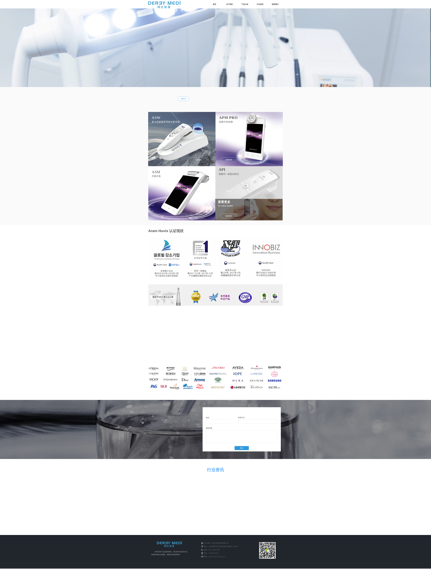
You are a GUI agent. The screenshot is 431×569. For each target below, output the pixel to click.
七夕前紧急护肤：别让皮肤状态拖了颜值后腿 (263, 508)
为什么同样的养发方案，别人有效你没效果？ (195, 508)
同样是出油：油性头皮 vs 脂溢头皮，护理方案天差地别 (264, 483)
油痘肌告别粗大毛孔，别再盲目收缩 (193, 483)
